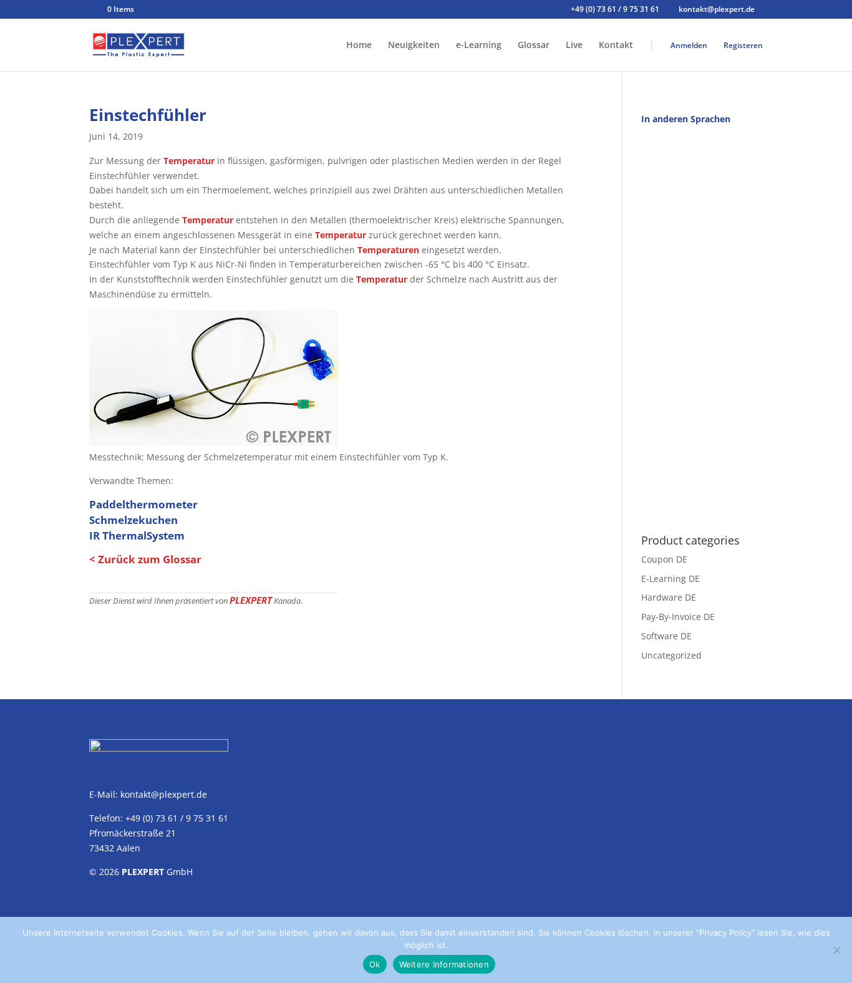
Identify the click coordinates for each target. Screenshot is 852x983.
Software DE (666, 636)
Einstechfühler (147, 115)
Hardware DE (668, 597)
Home (359, 46)
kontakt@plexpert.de (163, 794)
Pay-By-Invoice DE (678, 616)
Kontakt (616, 46)
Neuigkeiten (414, 46)
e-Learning (478, 46)
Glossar (533, 46)
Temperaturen (388, 250)
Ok (374, 964)
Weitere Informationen (444, 964)
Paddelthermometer (143, 504)
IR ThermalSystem (137, 535)
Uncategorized (671, 655)
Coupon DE (664, 559)
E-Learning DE (670, 578)
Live (574, 46)
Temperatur (189, 161)
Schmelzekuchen (133, 520)
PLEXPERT (251, 600)
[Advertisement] (702, 322)
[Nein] (836, 950)
